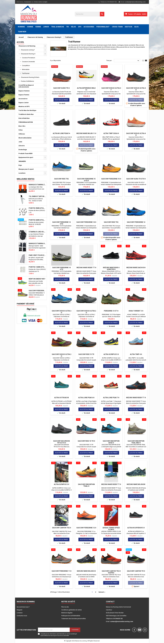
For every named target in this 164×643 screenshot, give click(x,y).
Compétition (26, 65)
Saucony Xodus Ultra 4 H (136, 89)
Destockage (23, 149)
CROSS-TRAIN (117, 27)
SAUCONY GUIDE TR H (61, 88)
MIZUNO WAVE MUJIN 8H (136, 484)
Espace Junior (24, 102)
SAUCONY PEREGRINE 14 (136, 222)
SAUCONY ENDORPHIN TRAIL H (86, 485)
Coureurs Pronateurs (28, 58)
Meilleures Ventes (25, 179)
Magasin (19, 610)
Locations (22, 173)
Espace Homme (24, 91)
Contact (110, 602)
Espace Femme (24, 95)
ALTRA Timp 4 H (136, 354)
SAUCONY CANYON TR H (136, 571)
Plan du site (65, 607)
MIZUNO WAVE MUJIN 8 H (86, 571)
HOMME (30, 27)
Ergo (20, 165)
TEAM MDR (22, 32)
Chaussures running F (28, 50)
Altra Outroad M (61, 397)
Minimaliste (25, 69)
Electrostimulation (25, 138)
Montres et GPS (24, 106)
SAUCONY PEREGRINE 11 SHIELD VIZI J (37, 291)
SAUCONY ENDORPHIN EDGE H (111, 442)
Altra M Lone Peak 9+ (61, 133)
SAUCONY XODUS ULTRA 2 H (61, 312)
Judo (20, 142)
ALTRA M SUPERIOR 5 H (136, 528)
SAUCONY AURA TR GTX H (136, 179)
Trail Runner (25, 73)
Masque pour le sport (26, 169)
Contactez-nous (22, 615)
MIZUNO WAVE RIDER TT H (86, 267)
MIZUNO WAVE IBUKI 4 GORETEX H (111, 268)
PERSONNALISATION (26, 122)
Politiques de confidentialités (70, 615)
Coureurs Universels (28, 61)
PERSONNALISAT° (103, 27)
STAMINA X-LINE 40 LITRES (37, 232)
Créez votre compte (40, 2)
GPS (79, 27)
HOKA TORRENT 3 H (136, 311)
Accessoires (23, 98)
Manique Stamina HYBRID (37, 243)
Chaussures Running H (28, 54)
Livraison (20, 613)
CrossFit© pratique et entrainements (26, 86)
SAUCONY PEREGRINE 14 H (86, 222)
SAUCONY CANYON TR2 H (61, 528)
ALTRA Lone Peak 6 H (86, 397)
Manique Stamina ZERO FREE (37, 185)
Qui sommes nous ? (23, 607)
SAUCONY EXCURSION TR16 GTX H (61, 442)
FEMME (38, 27)
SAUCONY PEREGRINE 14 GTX (61, 223)
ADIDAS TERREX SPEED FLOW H (111, 528)
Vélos (21, 130)
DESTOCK (128, 27)
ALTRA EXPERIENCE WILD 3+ (86, 89)
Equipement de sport (26, 157)
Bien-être (22, 126)
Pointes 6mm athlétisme (37, 220)
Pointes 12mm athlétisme (37, 267)
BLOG (136, 27)
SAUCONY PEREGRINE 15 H (111, 179)
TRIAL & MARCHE (57, 27)
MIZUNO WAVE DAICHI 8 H (135, 267)
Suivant (102, 592)
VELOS (73, 27)
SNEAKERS (22, 161)
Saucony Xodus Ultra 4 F (111, 89)
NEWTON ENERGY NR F (37, 279)
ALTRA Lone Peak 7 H (111, 397)
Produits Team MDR (25, 153)
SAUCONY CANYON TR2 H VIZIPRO (111, 572)
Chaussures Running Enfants (30, 77)
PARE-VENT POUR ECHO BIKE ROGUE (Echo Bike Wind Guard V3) (37, 255)
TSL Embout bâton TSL (37, 196)
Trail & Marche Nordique (27, 110)
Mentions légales (66, 613)
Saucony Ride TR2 (61, 179)
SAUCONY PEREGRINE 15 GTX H (86, 180)
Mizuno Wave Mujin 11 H (86, 133)
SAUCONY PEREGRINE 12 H (86, 528)
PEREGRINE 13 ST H (111, 311)
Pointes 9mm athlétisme (37, 208)
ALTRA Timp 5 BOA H (111, 133)
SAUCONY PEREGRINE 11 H (61, 571)
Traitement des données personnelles (73, 618)
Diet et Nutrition (24, 118)
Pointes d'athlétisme (27, 81)
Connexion (27, 2)
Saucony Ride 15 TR (86, 354)
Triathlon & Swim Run (26, 114)
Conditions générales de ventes (71, 610)
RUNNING (21, 27)
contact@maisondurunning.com (135, 2)
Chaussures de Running (27, 46)
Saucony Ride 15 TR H (86, 441)
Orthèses (22, 134)
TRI (67, 27)
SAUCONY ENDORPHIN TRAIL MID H (136, 442)
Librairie (22, 145)
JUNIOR (46, 27)
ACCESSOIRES (89, 27)
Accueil (20, 42)
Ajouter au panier (61, 100)
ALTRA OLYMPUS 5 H (111, 354)
